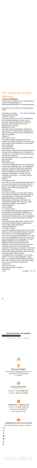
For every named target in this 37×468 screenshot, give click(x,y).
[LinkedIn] (3, 439)
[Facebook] (3, 433)
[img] (18, 5)
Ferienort (15, 459)
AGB (30, 457)
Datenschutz (23, 457)
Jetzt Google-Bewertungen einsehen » (18, 425)
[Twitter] (3, 436)
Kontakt (7, 459)
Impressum (12, 457)
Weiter (4, 271)
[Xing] (3, 441)
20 (34, 271)
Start (4, 457)
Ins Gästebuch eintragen (27, 113)
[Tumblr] (3, 444)
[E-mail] (3, 428)
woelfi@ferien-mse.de (18, 389)
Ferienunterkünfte (26, 459)
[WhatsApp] (3, 430)
